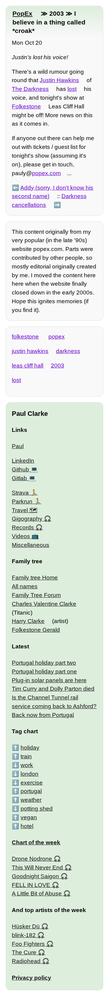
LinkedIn (23, 461)
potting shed (37, 808)
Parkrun (22, 501)
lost (72, 89)
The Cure (24, 952)
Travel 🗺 (24, 510)
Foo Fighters (28, 944)
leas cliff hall (27, 365)
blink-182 (24, 935)
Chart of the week (36, 842)
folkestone (25, 336)
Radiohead (26, 961)
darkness (68, 351)
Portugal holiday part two (44, 663)
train (26, 756)
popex (56, 336)
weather (31, 800)
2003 (57, 365)
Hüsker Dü (26, 926)
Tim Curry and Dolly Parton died (53, 689)
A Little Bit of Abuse (37, 893)
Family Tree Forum (36, 595)
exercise (32, 782)
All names (25, 586)
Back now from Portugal (43, 715)
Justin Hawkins (59, 80)
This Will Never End (37, 867)
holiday (30, 747)
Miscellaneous (30, 545)
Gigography (27, 519)
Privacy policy (31, 978)
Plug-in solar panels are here (49, 680)
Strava (20, 493)
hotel (27, 826)
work (27, 765)
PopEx (22, 13)
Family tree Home (35, 577)
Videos (21, 536)
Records (23, 527)
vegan (29, 817)
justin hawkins (30, 351)
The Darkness (30, 89)
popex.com (46, 173)
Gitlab (19, 478)
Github (20, 469)
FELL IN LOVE (31, 885)
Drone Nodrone (32, 859)
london (29, 774)
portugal (31, 791)
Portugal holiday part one (44, 671)
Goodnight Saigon (35, 876)
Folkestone (26, 106)
